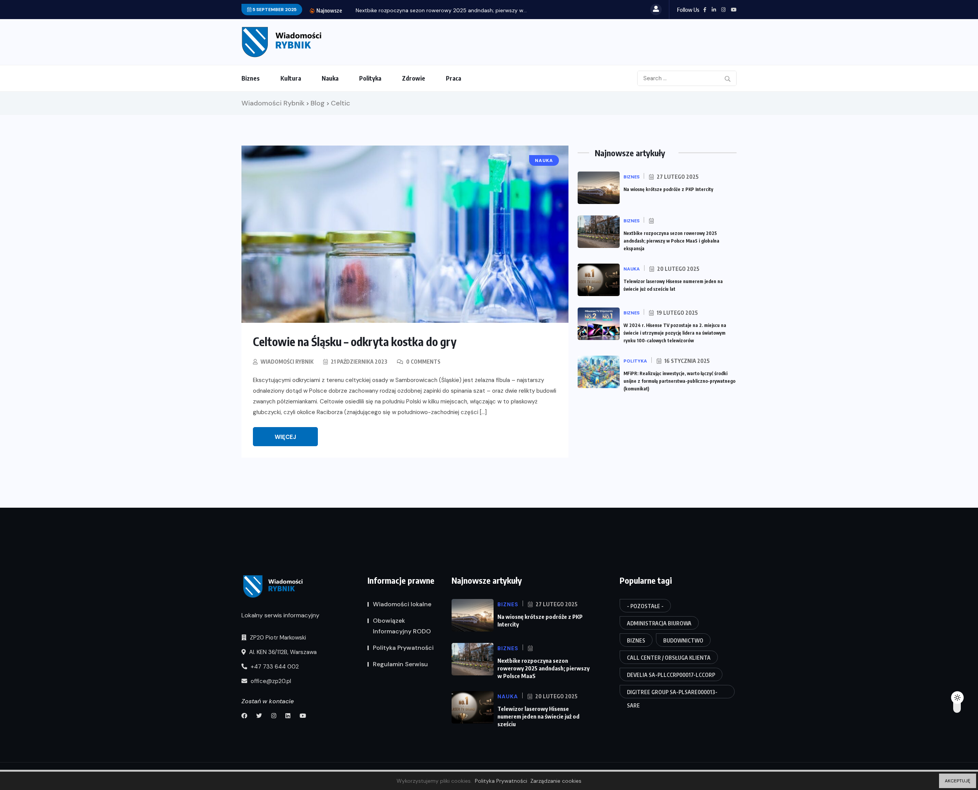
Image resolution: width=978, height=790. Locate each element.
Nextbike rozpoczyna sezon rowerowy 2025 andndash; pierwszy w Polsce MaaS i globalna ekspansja (671, 240)
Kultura (290, 78)
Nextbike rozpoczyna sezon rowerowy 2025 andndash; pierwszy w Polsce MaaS (543, 668)
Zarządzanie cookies (555, 780)
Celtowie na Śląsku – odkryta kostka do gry (355, 341)
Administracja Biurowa (659, 623)
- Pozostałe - (645, 606)
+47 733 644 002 (274, 666)
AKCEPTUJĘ (957, 781)
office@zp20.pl (270, 681)
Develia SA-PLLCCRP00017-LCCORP (671, 675)
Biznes (250, 78)
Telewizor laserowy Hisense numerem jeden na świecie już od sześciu (538, 716)
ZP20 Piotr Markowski (277, 637)
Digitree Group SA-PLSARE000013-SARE (672, 693)
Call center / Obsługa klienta (669, 657)
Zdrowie (413, 78)
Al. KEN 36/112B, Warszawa (282, 652)
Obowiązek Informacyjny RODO (402, 626)
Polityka (370, 78)
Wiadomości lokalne (402, 604)
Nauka (330, 78)
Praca (453, 78)
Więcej (285, 437)
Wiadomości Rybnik (287, 361)
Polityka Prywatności (403, 648)
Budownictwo (683, 640)
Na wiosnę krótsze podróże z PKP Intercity (668, 189)
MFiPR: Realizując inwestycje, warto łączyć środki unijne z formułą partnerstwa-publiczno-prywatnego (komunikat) (679, 381)
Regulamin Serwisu (400, 664)
